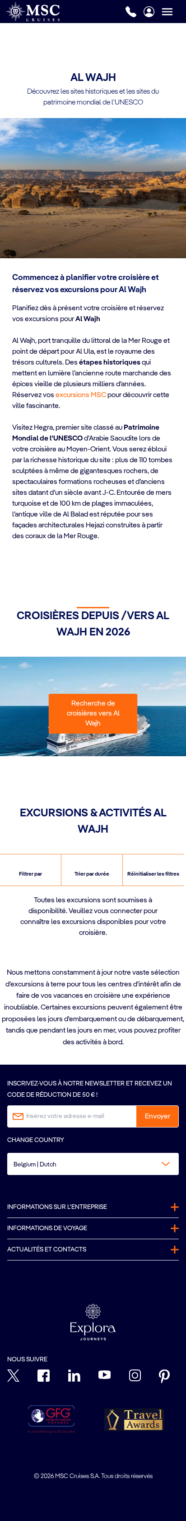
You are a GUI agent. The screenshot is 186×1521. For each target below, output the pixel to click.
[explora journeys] (93, 1322)
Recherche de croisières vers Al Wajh (93, 713)
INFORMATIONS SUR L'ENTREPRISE (57, 1207)
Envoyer (157, 1116)
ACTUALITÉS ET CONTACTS (46, 1249)
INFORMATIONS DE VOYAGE (47, 1228)
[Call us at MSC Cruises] (131, 11)
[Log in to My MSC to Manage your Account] (149, 11)
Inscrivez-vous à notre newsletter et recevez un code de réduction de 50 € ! (89, 1089)
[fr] (33, 11)
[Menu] (174, 11)
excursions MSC (81, 395)
